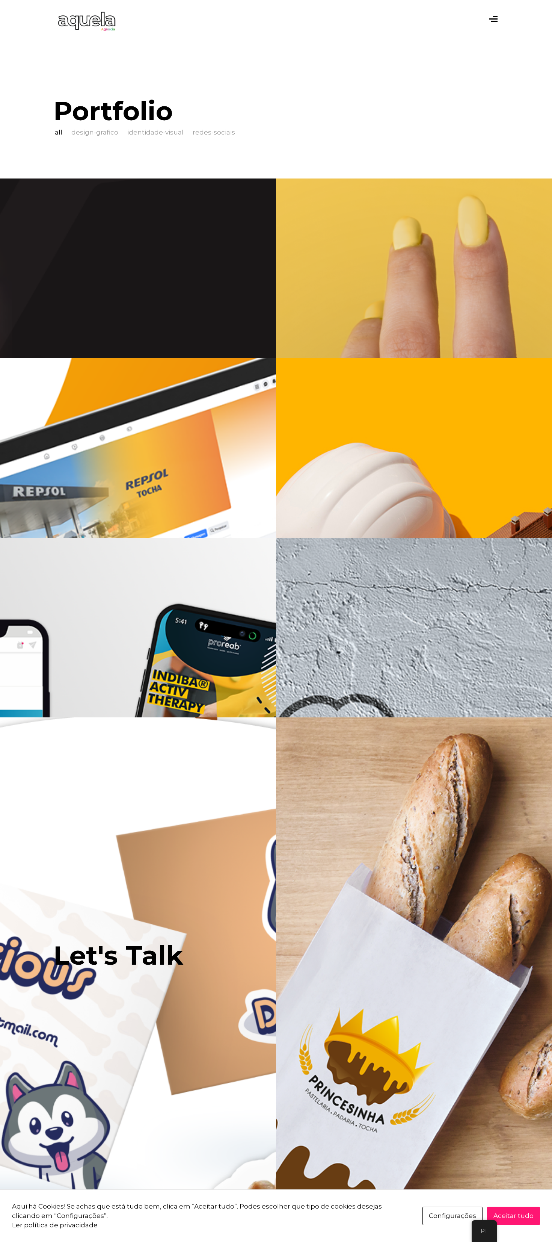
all (58, 132)
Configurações (452, 1215)
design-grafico (94, 132)
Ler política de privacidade (55, 1225)
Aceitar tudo (513, 1215)
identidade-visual (155, 132)
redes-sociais (214, 132)
